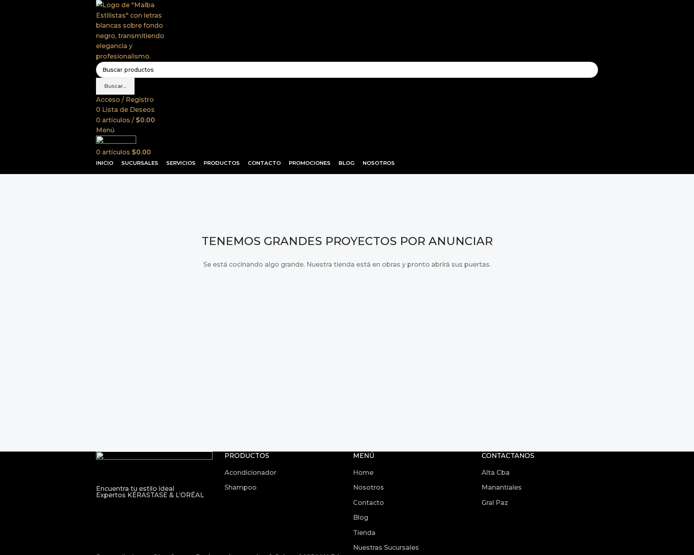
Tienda (364, 533)
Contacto (368, 502)
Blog (360, 517)
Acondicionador (250, 472)
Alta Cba (496, 472)
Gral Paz (495, 502)
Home (363, 472)
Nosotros (368, 487)
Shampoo (241, 487)
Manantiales (502, 487)
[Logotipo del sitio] (133, 30)
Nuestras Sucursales (386, 547)
